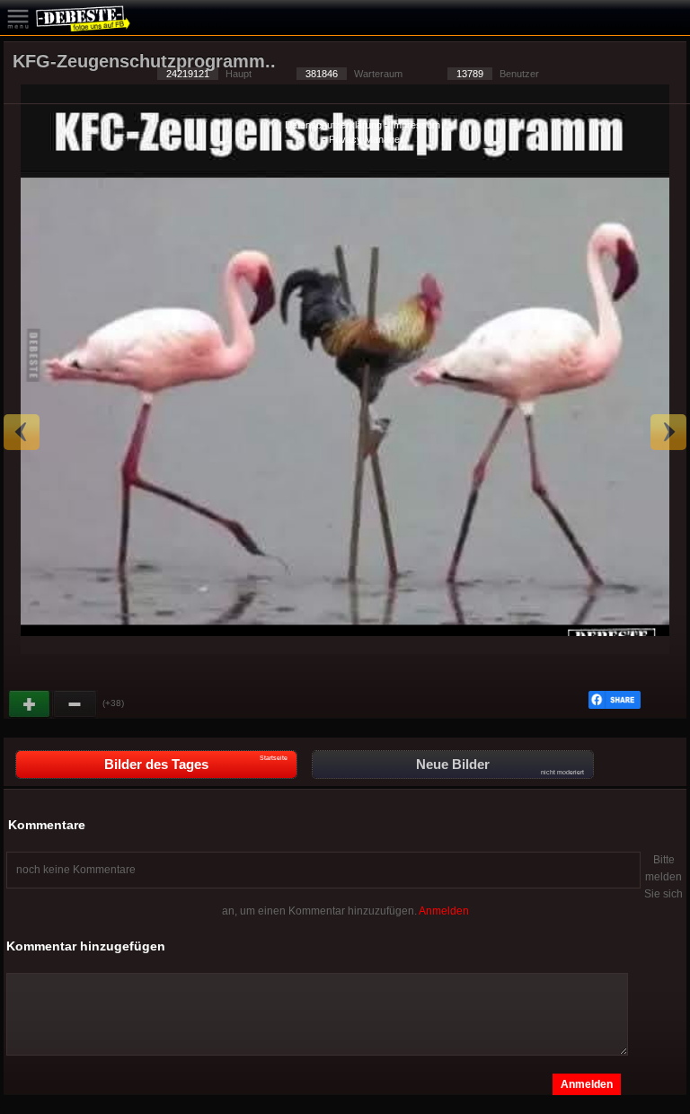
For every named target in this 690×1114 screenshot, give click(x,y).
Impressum (415, 124)
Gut (30, 704)
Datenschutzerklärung (333, 124)
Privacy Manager (366, 139)
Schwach (75, 704)
